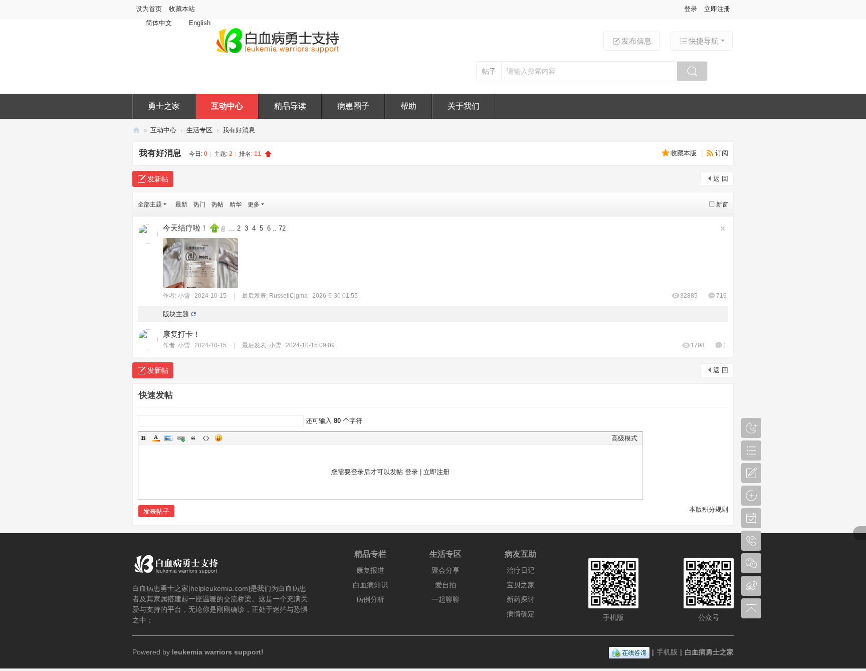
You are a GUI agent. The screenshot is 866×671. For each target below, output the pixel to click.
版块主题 (176, 314)
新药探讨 (521, 599)
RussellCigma (288, 295)
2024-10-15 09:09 (310, 345)
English (199, 23)
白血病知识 (370, 585)
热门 (199, 204)
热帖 (217, 204)
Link (181, 438)
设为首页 (149, 9)
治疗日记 (521, 570)
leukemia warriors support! (218, 652)
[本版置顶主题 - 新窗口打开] (215, 227)
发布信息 (636, 41)
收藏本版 (685, 153)
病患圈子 (353, 106)
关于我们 (464, 106)
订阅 (721, 153)
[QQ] (629, 652)
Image (168, 438)
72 (282, 228)
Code (206, 438)
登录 (690, 9)
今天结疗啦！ (185, 227)
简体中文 (159, 23)
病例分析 (370, 599)
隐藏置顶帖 (723, 229)
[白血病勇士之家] (277, 54)
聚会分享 (445, 570)
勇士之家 (164, 106)
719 (721, 295)
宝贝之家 (521, 585)
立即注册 (717, 9)
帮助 (408, 106)
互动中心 (227, 106)
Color (156, 438)
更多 (254, 204)
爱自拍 (445, 585)
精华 (236, 204)
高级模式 (624, 438)
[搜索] (692, 71)
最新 (181, 204)
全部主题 (150, 204)
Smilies (218, 438)
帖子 (489, 71)
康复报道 (370, 570)
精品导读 (290, 106)
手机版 (667, 652)
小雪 (184, 295)
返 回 (720, 178)
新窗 (722, 204)
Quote (193, 438)
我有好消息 (239, 130)
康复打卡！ (181, 334)
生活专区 (199, 130)
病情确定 (521, 614)
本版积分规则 (708, 509)
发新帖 (157, 179)
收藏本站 (182, 9)
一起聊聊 (445, 599)
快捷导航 (704, 41)
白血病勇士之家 (136, 130)
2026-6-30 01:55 (335, 295)
